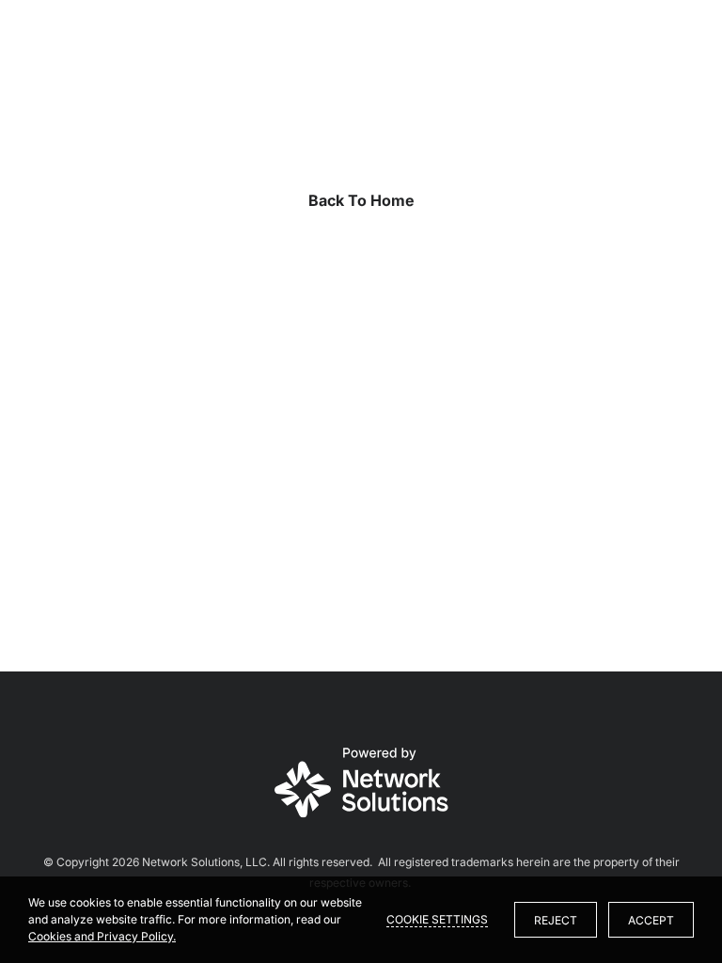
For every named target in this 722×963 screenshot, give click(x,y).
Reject (555, 920)
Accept (651, 920)
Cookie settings (437, 919)
